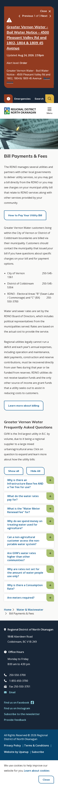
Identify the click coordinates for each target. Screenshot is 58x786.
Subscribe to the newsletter (22, 714)
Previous (27, 16)
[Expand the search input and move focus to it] (49, 98)
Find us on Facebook (16, 702)
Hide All (35, 471)
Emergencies (22, 98)
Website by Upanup (16, 752)
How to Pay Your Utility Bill (25, 215)
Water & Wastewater (30, 609)
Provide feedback (15, 720)
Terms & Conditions (36, 745)
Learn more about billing (23, 405)
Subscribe (38, 752)
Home (7, 609)
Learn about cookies (36, 770)
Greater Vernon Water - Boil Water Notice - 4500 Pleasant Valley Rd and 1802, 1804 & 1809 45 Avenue (28, 37)
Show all (13, 471)
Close (46, 779)
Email (12, 692)
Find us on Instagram (17, 708)
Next (44, 16)
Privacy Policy (12, 745)
